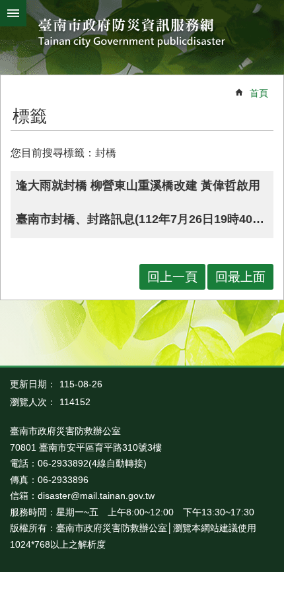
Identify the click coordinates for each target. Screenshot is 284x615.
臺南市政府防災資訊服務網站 (142, 34)
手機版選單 (13, 13)
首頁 (259, 93)
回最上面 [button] (240, 277)
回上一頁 (172, 277)
